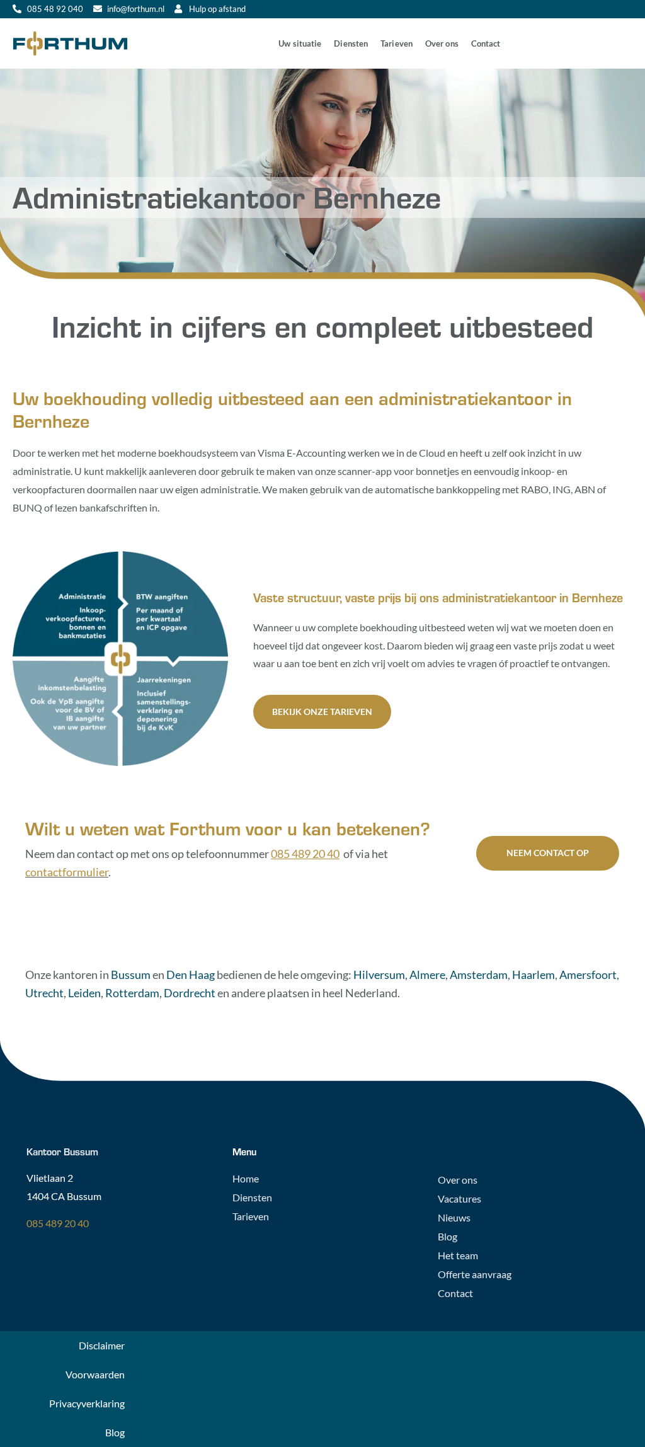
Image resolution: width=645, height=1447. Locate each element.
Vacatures (459, 1198)
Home (245, 1178)
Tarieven (396, 43)
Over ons (442, 43)
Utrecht (44, 993)
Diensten (351, 43)
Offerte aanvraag (474, 1274)
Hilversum (379, 974)
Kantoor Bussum (62, 1151)
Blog (447, 1236)
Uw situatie (299, 43)
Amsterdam (479, 974)
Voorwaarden (95, 1374)
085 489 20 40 (57, 1223)
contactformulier (66, 872)
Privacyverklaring (87, 1403)
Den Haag (190, 974)
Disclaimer (102, 1345)
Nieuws (454, 1217)
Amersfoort (588, 974)
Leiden (84, 993)
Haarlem (533, 974)
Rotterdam (132, 993)
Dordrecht (189, 993)
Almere (427, 974)
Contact (486, 43)
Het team (458, 1255)
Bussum (131, 974)
